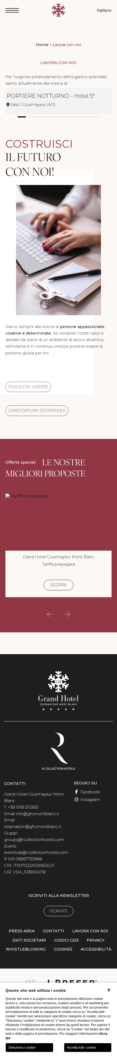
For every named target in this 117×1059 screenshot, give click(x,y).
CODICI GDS (66, 940)
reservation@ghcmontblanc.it (32, 826)
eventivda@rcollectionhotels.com (36, 852)
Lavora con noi (67, 44)
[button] (50, 614)
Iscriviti (58, 911)
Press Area (22, 930)
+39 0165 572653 (23, 807)
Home (42, 44)
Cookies (63, 949)
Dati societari (29, 940)
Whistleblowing (26, 949)
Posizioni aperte (28, 386)
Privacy (95, 940)
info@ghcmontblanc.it (37, 813)
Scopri (58, 584)
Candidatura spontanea (36, 410)
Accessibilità (96, 949)
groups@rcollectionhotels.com (34, 839)
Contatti (53, 930)
